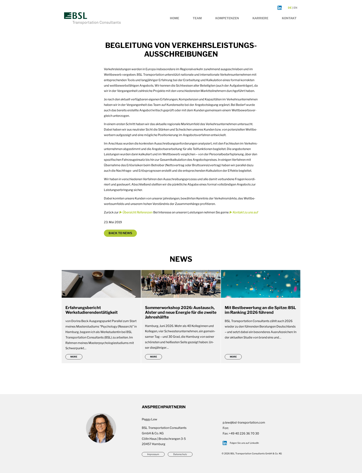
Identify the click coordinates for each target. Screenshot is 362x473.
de (290, 7)
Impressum (153, 454)
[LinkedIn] (280, 8)
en (295, 7)
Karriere (260, 18)
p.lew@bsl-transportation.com (244, 422)
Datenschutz (180, 454)
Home (174, 18)
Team (197, 18)
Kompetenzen (227, 18)
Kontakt (289, 18)
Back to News (120, 233)
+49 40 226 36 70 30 (244, 433)
